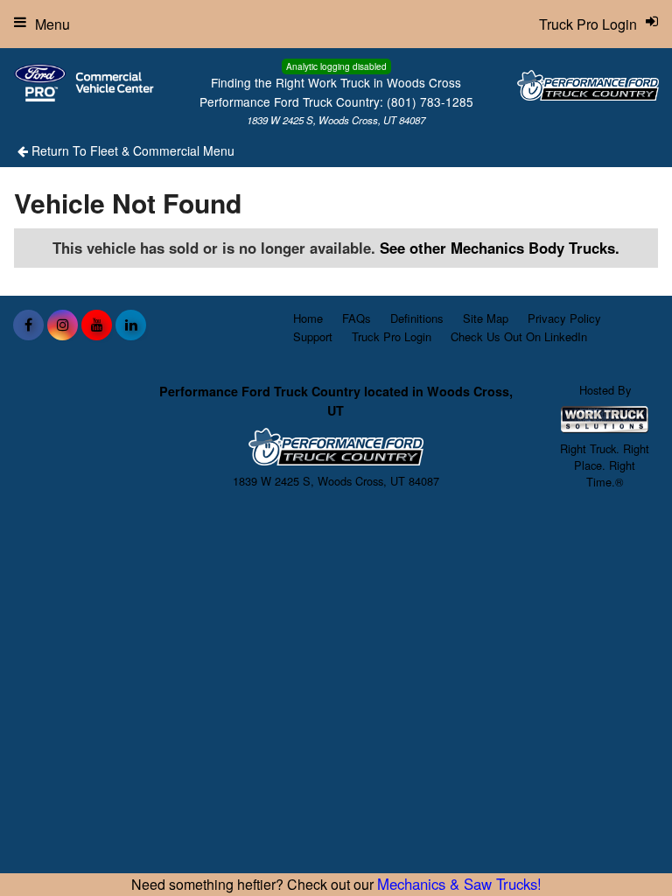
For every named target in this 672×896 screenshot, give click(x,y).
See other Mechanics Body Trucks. (500, 247)
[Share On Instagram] (62, 324)
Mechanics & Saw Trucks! (459, 883)
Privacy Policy (564, 318)
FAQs (356, 318)
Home (308, 318)
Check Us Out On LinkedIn (519, 336)
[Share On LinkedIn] (131, 324)
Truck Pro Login (391, 336)
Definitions (417, 318)
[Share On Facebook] (28, 324)
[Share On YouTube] (96, 324)
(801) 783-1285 (430, 101)
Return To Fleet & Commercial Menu (131, 150)
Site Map (485, 318)
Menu (52, 24)
